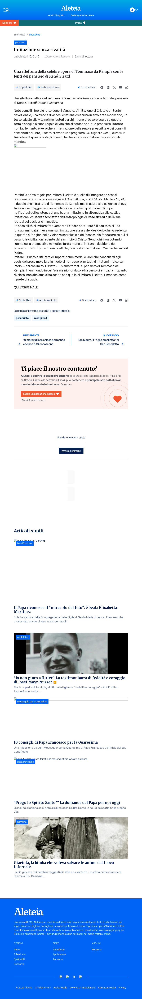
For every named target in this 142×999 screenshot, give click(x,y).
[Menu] (23, 10)
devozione (34, 34)
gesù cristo (22, 318)
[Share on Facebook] (101, 87)
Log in (82, 437)
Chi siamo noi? (43, 987)
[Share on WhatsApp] (126, 87)
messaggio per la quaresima (32, 701)
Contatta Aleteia (107, 987)
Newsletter (59, 949)
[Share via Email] (120, 87)
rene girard (40, 318)
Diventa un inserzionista (82, 987)
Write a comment (71, 450)
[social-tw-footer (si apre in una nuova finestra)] (74, 977)
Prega (78, 22)
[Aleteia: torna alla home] (71, 8)
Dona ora (7, 22)
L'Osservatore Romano (57, 56)
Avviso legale (60, 987)
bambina (21, 821)
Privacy (122, 987)
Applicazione (59, 954)
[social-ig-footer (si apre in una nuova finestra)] (80, 977)
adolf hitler (23, 637)
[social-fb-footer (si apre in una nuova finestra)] (67, 977)
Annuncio (58, 959)
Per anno (96, 949)
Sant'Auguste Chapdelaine (82, 15)
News (17, 949)
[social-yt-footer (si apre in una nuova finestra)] (61, 977)
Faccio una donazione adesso (39, 393)
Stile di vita (19, 954)
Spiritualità (19, 34)
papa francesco (25, 761)
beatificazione (24, 543)
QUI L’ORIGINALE (26, 287)
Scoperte (19, 964)
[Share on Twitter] (114, 87)
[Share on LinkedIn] (108, 87)
